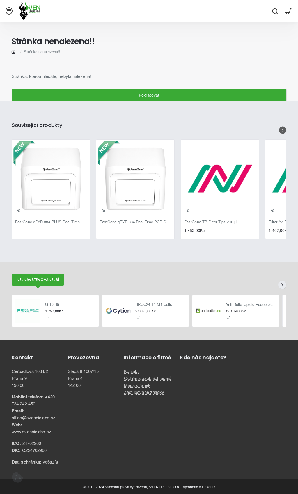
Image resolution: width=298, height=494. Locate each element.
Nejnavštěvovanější (38, 279)
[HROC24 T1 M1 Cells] (118, 311)
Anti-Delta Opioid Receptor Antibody (251, 304)
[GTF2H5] (28, 311)
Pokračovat (149, 95)
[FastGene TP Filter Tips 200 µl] (220, 178)
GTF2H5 (52, 304)
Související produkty (37, 125)
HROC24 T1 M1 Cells (153, 304)
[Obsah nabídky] (288, 11)
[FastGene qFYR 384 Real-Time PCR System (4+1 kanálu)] (135, 178)
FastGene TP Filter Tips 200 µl (210, 222)
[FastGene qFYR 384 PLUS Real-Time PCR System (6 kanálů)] (50, 178)
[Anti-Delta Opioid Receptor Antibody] (208, 311)
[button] (19, 210)
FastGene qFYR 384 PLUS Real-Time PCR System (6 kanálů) (51, 222)
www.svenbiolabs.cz (31, 431)
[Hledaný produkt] (274, 11)
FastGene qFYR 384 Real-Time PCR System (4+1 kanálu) (135, 222)
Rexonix (208, 486)
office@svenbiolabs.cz (33, 417)
